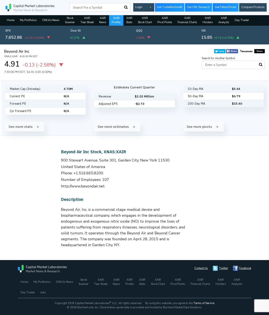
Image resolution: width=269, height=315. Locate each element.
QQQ (139, 31)
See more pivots (199, 126)
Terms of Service (203, 303)
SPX (8, 31)
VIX (203, 31)
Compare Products (253, 7)
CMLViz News (50, 20)
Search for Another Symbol (218, 58)
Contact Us (201, 268)
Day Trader (242, 20)
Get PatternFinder (225, 7)
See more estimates (113, 126)
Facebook (245, 268)
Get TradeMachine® (169, 7)
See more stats (21, 126)
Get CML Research (198, 7)
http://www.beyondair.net (83, 186)
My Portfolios (28, 20)
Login (138, 7)
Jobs (43, 292)
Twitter (223, 268)
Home (11, 20)
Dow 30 (76, 31)
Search (126, 7)
